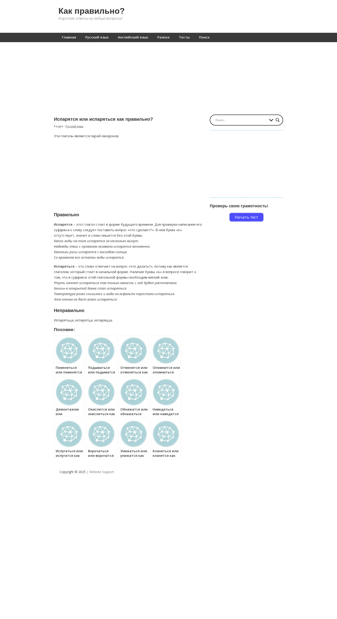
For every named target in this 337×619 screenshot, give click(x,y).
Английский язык (133, 37)
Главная (69, 37)
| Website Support (100, 472)
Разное (163, 37)
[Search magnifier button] (277, 120)
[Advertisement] (168, 76)
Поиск (204, 37)
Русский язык (97, 37)
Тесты (184, 37)
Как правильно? (91, 11)
